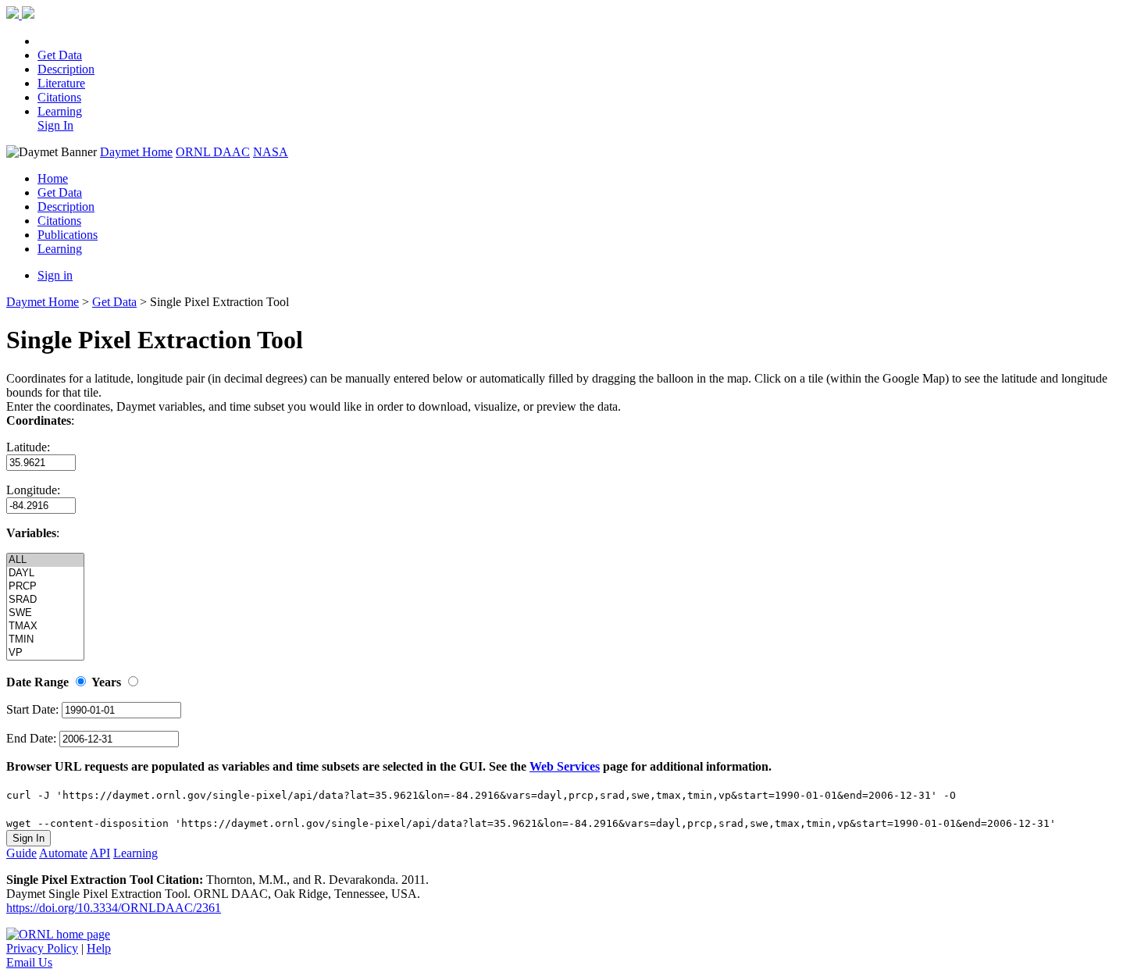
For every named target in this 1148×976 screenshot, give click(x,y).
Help (99, 948)
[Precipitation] (45, 586)
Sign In (55, 125)
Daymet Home (136, 152)
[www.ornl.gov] (58, 934)
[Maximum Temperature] (45, 626)
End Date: (32, 738)
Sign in (55, 275)
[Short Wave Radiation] (45, 600)
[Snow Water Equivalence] (45, 613)
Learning (59, 111)
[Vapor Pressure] (45, 653)
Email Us (29, 962)
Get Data (59, 55)
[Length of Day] (45, 573)
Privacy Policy (42, 948)
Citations (59, 97)
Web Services (564, 766)
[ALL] (45, 560)
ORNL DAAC (213, 152)
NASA (270, 152)
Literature (61, 83)
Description (65, 69)
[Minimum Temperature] (45, 640)
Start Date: (34, 709)
